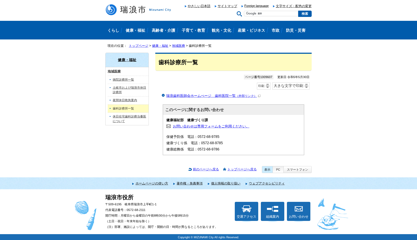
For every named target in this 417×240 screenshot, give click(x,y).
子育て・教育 (193, 30)
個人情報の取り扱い (225, 183)
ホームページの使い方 (152, 183)
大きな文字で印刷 (288, 86)
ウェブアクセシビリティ (267, 183)
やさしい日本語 (199, 6)
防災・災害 (296, 30)
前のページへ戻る (206, 169)
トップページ (138, 45)
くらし (113, 30)
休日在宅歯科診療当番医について (129, 119)
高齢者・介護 (163, 30)
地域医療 (178, 45)
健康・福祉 (160, 45)
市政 (276, 30)
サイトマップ (227, 6)
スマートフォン (297, 169)
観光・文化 (221, 30)
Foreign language (256, 6)
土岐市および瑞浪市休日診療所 (129, 90)
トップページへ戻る (242, 169)
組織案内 (272, 216)
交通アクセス (246, 216)
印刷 (261, 86)
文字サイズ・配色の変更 (294, 6)
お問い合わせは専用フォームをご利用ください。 (211, 126)
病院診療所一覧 (123, 79)
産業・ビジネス (251, 30)
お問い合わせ (298, 216)
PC (278, 169)
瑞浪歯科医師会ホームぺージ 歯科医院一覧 (211, 96)
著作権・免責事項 (190, 183)
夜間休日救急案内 (125, 100)
